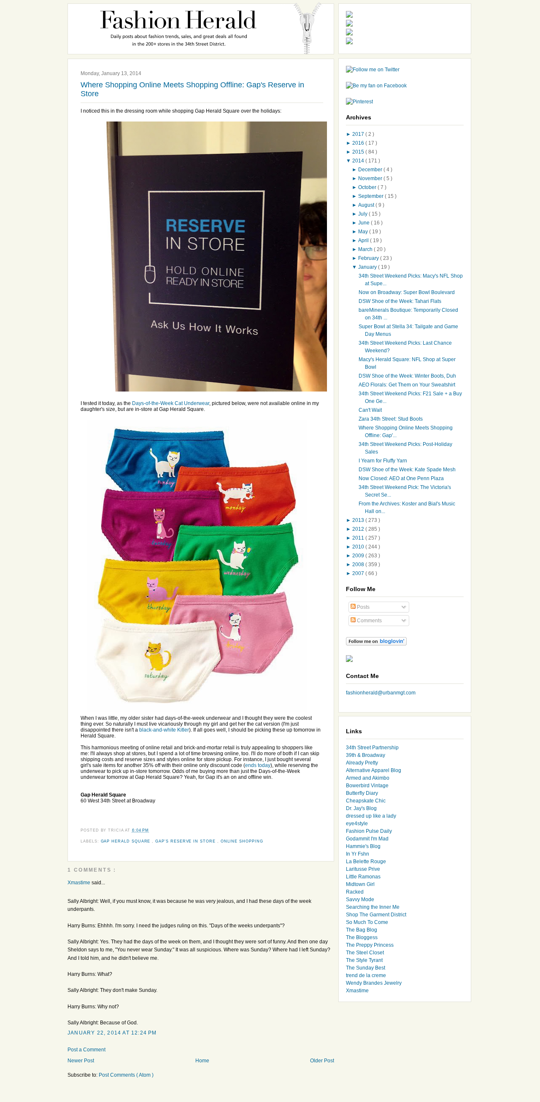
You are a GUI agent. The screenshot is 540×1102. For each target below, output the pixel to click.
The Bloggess (362, 937)
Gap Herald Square (126, 841)
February (369, 258)
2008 (358, 564)
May (363, 232)
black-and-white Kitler (164, 730)
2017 (358, 134)
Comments (369, 621)
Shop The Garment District (376, 915)
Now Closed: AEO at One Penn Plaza (401, 478)
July (363, 214)
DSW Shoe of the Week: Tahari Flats (400, 301)
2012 (358, 529)
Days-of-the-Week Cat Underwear (170, 403)
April (364, 240)
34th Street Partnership (372, 748)
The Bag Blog (361, 930)
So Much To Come (367, 922)
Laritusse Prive (363, 869)
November (370, 178)
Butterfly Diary (362, 793)
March (366, 249)
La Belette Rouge (366, 861)
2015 (358, 152)
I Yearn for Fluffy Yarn (383, 461)
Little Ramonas (363, 877)
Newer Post (81, 1061)
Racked (355, 892)
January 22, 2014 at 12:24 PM (112, 1033)
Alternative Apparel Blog (373, 770)
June (364, 223)
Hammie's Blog (363, 846)
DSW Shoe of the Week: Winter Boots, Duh (407, 376)
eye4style (357, 823)
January (368, 267)
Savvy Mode (360, 899)
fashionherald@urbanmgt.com (381, 693)
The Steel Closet (365, 953)
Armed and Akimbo (367, 778)
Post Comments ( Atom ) (126, 1075)
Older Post (322, 1061)
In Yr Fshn (357, 854)
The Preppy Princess (370, 945)
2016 (358, 143)
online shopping (242, 841)
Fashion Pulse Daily (369, 831)
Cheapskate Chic (366, 801)
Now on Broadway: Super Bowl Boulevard (407, 292)
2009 (358, 556)
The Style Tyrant (364, 960)
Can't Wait (370, 410)
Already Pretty (362, 763)
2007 (358, 573)
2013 (358, 520)
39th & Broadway (365, 755)
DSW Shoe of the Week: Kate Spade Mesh (407, 470)
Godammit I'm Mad (367, 839)
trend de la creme (366, 975)
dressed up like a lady (371, 816)
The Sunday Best (365, 968)
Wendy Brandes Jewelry (374, 983)
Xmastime (80, 883)
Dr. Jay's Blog (361, 808)
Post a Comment (86, 1050)
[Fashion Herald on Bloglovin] (376, 644)
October (368, 187)
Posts (363, 607)
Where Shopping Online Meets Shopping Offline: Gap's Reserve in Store (192, 89)
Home (202, 1061)
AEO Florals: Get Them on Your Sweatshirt (407, 385)
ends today (257, 765)
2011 (358, 538)
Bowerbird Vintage (367, 786)
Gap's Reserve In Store (186, 841)
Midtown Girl (360, 884)
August (366, 205)
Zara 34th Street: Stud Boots (391, 419)
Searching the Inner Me (373, 907)
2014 (358, 161)
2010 (358, 547)
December (370, 170)
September (371, 196)
